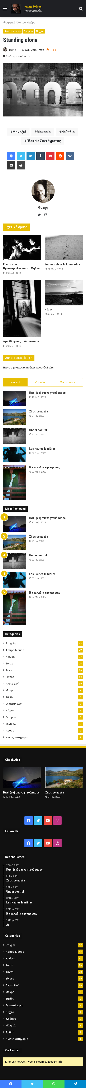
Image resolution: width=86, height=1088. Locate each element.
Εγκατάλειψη (14, 703)
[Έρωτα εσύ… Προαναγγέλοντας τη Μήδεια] (22, 247)
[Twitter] (21, 156)
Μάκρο (10, 690)
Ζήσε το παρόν (38, 411)
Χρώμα (10, 656)
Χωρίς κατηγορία (17, 737)
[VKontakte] (70, 156)
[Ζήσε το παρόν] (14, 417)
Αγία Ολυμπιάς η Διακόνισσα (21, 341)
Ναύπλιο (68, 132)
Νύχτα (40, 31)
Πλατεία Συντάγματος (44, 141)
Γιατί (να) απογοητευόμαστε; (47, 392)
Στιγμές (11, 643)
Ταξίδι (10, 697)
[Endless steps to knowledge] (64, 247)
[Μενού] (5, 10)
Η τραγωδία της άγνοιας (44, 467)
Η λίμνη (49, 309)
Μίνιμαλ (11, 723)
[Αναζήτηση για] (81, 10)
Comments (67, 382)
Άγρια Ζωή (12, 683)
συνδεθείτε (46, 367)
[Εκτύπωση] (21, 165)
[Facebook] (11, 156)
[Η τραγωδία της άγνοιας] (14, 482)
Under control (38, 430)
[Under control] (14, 436)
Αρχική (10, 22)
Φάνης (12, 49)
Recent (15, 382)
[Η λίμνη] (64, 292)
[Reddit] (60, 156)
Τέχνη (10, 670)
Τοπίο (9, 663)
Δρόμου (28, 31)
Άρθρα (10, 730)
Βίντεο (10, 676)
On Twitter (12, 1050)
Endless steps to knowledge (62, 264)
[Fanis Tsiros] (27, 8)
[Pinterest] (50, 156)
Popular (40, 382)
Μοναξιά (19, 132)
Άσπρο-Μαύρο (26, 22)
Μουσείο (44, 132)
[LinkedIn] (31, 156)
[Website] (40, 214)
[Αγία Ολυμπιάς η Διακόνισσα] (22, 308)
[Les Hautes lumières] (14, 454)
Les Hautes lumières (42, 448)
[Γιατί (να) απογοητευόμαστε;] (14, 398)
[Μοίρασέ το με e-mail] (11, 165)
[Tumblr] (40, 156)
